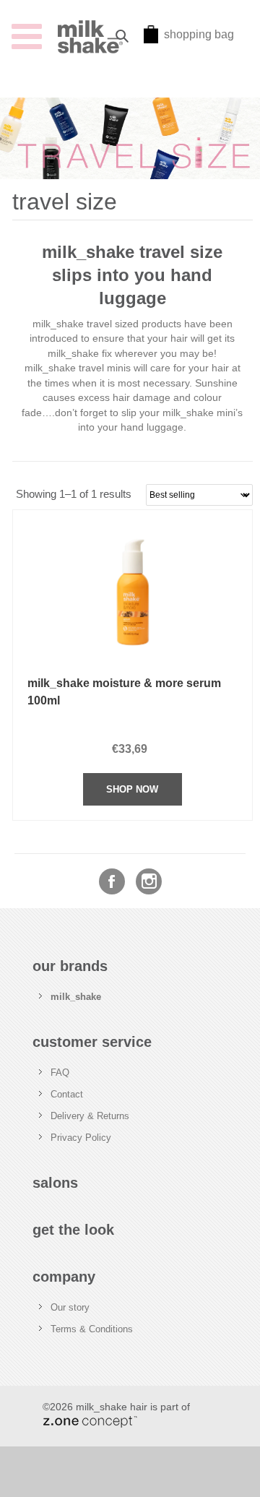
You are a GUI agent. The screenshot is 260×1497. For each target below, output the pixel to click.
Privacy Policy (81, 1137)
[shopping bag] (151, 39)
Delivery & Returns (90, 1115)
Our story (70, 1307)
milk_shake (76, 996)
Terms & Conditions (92, 1329)
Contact (67, 1094)
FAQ (60, 1072)
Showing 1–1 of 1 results (73, 494)
